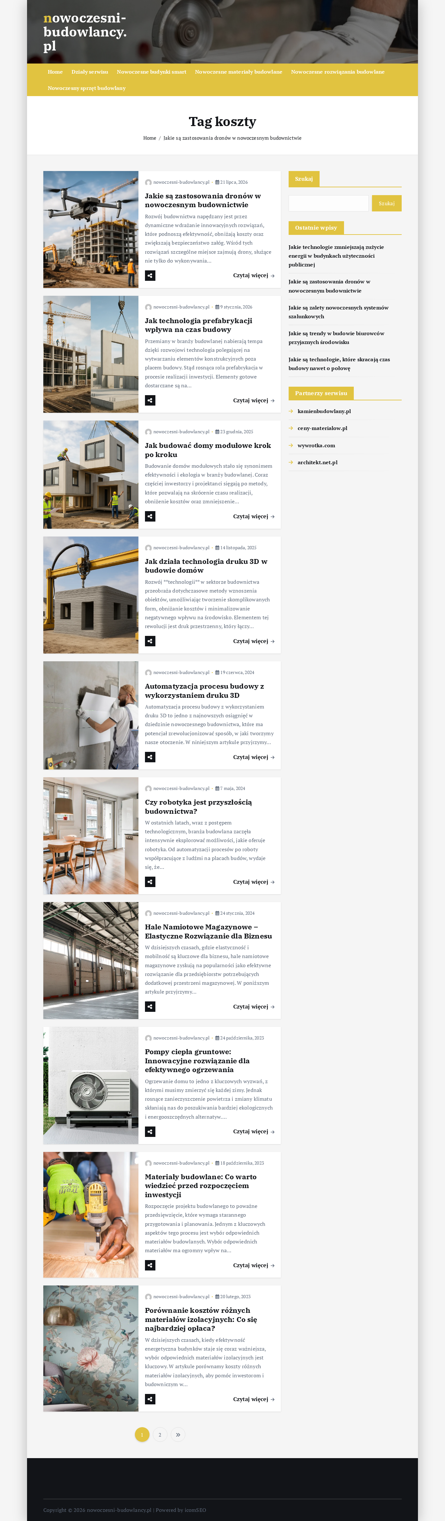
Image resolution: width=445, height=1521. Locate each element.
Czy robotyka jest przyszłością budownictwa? (198, 806)
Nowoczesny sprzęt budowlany (86, 88)
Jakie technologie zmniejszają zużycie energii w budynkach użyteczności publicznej (336, 255)
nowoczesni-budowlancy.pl (181, 182)
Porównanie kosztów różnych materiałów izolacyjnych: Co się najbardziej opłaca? (201, 1319)
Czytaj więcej (251, 275)
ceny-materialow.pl (322, 428)
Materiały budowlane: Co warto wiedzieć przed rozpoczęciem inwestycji (201, 1185)
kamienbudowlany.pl (324, 411)
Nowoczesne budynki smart (151, 71)
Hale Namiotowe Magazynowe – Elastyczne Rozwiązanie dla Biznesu (208, 931)
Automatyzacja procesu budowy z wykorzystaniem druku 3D (204, 690)
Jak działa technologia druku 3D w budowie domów (206, 565)
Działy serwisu (90, 71)
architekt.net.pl (317, 462)
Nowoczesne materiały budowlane (238, 71)
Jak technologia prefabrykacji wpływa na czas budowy (198, 325)
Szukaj (304, 178)
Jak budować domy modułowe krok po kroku (208, 449)
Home (55, 71)
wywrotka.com (316, 445)
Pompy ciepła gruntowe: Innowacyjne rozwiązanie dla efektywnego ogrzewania (197, 1060)
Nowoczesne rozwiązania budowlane (338, 71)
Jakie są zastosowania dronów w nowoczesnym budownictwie (233, 138)
